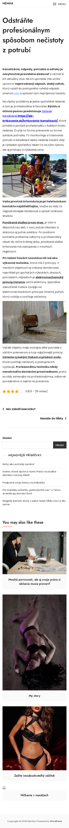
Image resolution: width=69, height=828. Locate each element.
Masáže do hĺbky (51, 418)
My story (34, 696)
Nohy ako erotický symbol (18, 464)
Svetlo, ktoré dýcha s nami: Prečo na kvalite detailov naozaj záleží (29, 473)
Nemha (8, 3)
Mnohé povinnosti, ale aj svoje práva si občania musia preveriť (35, 581)
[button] (59, 4)
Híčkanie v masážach (34, 795)
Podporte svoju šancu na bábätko (24, 482)
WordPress (56, 821)
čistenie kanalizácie (30, 116)
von (16, 93)
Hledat (7, 438)
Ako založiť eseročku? (21, 409)
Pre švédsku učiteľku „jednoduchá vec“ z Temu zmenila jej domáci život (31, 491)
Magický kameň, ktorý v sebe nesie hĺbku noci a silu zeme (34, 502)
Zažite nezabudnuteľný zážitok (34, 775)
